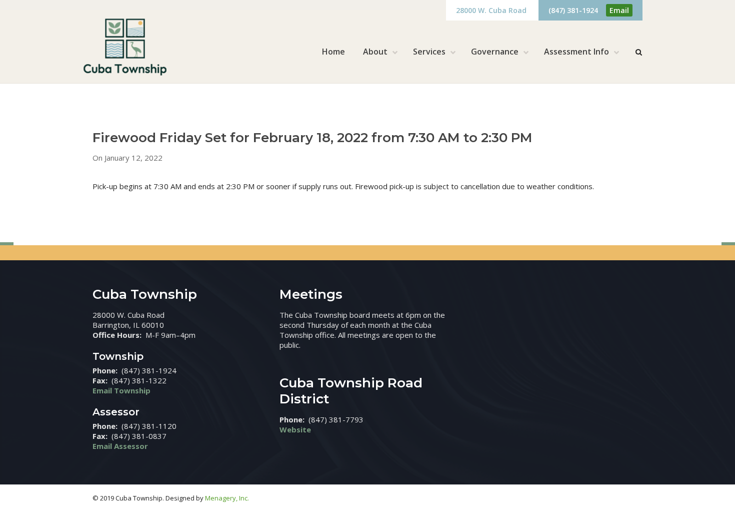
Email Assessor (120, 446)
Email (619, 10)
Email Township (121, 390)
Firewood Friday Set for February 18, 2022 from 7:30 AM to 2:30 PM (312, 138)
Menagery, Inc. (227, 497)
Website (295, 429)
